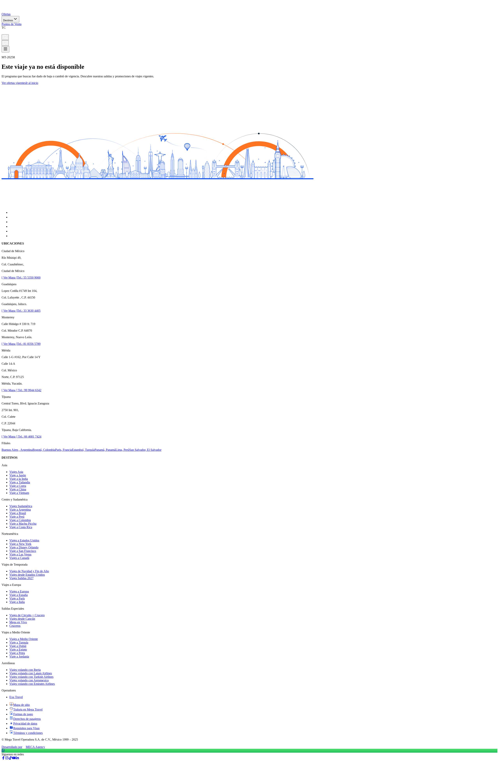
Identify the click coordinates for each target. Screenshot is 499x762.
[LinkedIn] (17, 758)
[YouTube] (14, 758)
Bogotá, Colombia (44, 449)
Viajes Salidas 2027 (21, 578)
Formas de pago (23, 714)
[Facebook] (3, 758)
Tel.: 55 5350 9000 (29, 277)
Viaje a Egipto (18, 649)
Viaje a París (17, 598)
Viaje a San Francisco (22, 551)
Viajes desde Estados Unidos (27, 574)
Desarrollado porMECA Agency (23, 747)
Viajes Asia (16, 471)
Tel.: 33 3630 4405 (29, 310)
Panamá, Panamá (105, 449)
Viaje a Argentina (20, 509)
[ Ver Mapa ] (9, 277)
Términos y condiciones (28, 733)
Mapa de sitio (21, 704)
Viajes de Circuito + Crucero (27, 615)
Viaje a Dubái (17, 646)
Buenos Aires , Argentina (17, 449)
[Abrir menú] (5, 49)
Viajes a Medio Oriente (23, 639)
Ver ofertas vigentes (14, 83)
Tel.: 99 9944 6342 (29, 390)
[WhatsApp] (249, 751)
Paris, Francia (63, 449)
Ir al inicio (32, 83)
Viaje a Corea (17, 485)
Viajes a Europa (19, 591)
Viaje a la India (18, 478)
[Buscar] (5, 37)
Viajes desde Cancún (22, 618)
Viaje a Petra (17, 653)
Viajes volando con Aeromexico (29, 680)
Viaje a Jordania (19, 656)
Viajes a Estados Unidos (24, 540)
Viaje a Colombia (20, 520)
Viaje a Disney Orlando (23, 547)
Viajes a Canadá (19, 558)
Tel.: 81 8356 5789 (29, 343)
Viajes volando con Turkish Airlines (31, 676)
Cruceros (14, 625)
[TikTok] (10, 758)
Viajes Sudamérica (20, 506)
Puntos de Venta (11, 24)
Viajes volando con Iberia (25, 669)
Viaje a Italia (17, 602)
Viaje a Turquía (18, 642)
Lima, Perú (122, 449)
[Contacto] (5, 43)
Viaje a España (18, 595)
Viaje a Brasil (17, 513)
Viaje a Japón (17, 475)
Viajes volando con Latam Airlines (30, 673)
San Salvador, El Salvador (145, 449)
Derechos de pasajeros (27, 719)
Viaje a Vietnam (19, 492)
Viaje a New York (20, 544)
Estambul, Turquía (83, 449)
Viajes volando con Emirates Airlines (32, 683)
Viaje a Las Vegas (20, 554)
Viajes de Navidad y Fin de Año (29, 571)
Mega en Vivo (18, 622)
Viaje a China (17, 489)
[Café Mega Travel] (4, 32)
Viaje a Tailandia (19, 482)
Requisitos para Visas (26, 728)
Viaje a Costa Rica (20, 527)
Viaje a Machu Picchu (22, 523)
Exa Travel (16, 697)
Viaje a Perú (16, 516)
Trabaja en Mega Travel (27, 709)
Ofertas (6, 14)
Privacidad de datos (25, 723)
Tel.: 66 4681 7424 (29, 436)
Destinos (8, 20)
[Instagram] (7, 758)
